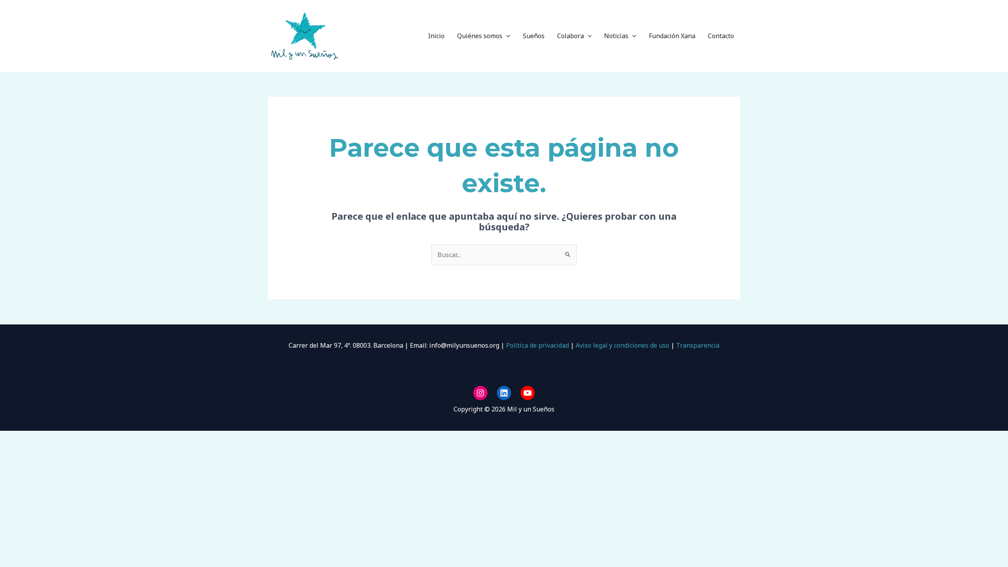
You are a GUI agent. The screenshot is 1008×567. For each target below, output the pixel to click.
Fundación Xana (672, 36)
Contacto (721, 36)
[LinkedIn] (504, 393)
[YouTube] (528, 393)
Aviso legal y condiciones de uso (622, 345)
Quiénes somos (479, 36)
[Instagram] (480, 393)
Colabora (570, 36)
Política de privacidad (536, 345)
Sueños (534, 36)
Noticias (616, 36)
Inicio (436, 36)
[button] (506, 36)
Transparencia (697, 345)
